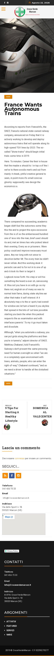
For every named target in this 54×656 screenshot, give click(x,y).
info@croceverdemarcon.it (16, 498)
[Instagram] (18, 475)
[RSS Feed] (5, 475)
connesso (19, 458)
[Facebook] (12, 475)
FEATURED (11, 626)
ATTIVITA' (11, 621)
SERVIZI (10, 630)
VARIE (8, 97)
